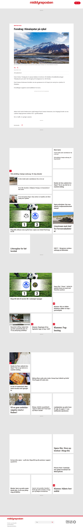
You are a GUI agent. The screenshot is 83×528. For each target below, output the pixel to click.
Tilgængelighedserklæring (11, 526)
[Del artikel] (17, 67)
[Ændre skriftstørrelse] (14, 67)
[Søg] (52, 522)
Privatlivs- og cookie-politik (11, 523)
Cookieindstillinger (10, 524)
